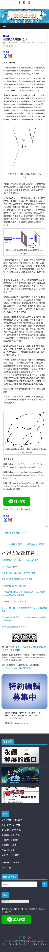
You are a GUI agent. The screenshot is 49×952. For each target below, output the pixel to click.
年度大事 (15, 863)
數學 (14, 830)
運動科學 (15, 855)
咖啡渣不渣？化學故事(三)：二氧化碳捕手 (19, 573)
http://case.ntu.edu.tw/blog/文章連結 (16, 668)
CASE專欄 (6, 863)
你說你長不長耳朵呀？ (14, 533)
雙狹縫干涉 (12, 46)
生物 (18, 835)
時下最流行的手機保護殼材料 (14, 586)
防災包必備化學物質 (10, 567)
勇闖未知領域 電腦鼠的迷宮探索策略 (17, 579)
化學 (9, 825)
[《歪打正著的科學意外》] (20, 789)
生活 (19, 830)
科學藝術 (14, 840)
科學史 (13, 845)
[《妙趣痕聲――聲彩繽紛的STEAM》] (20, 769)
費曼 (35, 43)
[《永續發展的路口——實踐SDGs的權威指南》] (20, 749)
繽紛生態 (7, 855)
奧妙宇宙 (16, 825)
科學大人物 (6, 868)
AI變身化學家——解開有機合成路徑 (27, 544)
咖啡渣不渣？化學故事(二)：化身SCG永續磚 (20, 560)
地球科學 (5, 845)
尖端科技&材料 (8, 835)
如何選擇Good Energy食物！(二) (15, 602)
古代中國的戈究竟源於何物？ (14, 627)
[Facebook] (5, 56)
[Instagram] (10, 56)
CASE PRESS (25, 43)
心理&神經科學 (8, 850)
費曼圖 (40, 43)
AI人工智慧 (6, 820)
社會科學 (6, 840)
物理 (6, 36)
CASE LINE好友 (16, 909)
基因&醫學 (17, 820)
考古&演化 (6, 830)
